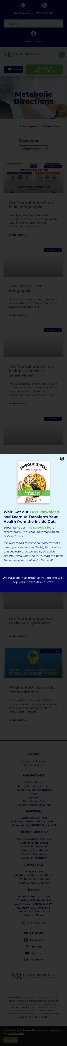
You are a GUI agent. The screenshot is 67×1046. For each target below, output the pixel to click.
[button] (62, 458)
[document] (33, 523)
